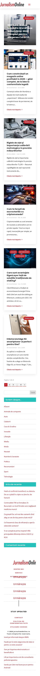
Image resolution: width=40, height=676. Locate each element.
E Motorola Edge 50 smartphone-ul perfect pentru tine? (19, 342)
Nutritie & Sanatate (11, 456)
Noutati (7, 451)
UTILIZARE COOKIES (18, 627)
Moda (6, 446)
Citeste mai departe (14, 110)
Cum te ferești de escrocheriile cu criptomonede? (16, 212)
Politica (7, 461)
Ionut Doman (13, 41)
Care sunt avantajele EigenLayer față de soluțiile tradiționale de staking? (19, 276)
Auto (6, 416)
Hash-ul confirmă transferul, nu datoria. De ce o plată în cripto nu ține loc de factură (19, 494)
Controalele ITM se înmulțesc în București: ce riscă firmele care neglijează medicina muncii (20, 506)
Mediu (6, 441)
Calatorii (7, 421)
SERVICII (18, 573)
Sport (6, 471)
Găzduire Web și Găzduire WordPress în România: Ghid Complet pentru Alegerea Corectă (19, 31)
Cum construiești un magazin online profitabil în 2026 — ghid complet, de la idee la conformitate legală (20, 79)
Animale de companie (12, 411)
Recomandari (24, 252)
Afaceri (13, 252)
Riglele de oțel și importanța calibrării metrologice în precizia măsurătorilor (19, 146)
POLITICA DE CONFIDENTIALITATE (19, 622)
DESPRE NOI (19, 569)
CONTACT (19, 618)
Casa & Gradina (10, 426)
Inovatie (7, 431)
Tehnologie (29, 18)
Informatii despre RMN (20, 637)
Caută (33, 392)
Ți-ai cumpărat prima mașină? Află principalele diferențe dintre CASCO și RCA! (18, 534)
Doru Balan (12, 154)
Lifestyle (7, 436)
